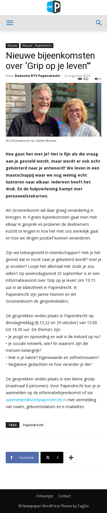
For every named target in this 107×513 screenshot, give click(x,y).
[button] (10, 23)
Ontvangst (44, 496)
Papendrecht (33, 425)
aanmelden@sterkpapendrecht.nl (36, 399)
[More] (71, 457)
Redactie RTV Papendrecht (37, 75)
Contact (64, 496)
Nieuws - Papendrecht (37, 45)
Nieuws (12, 45)
